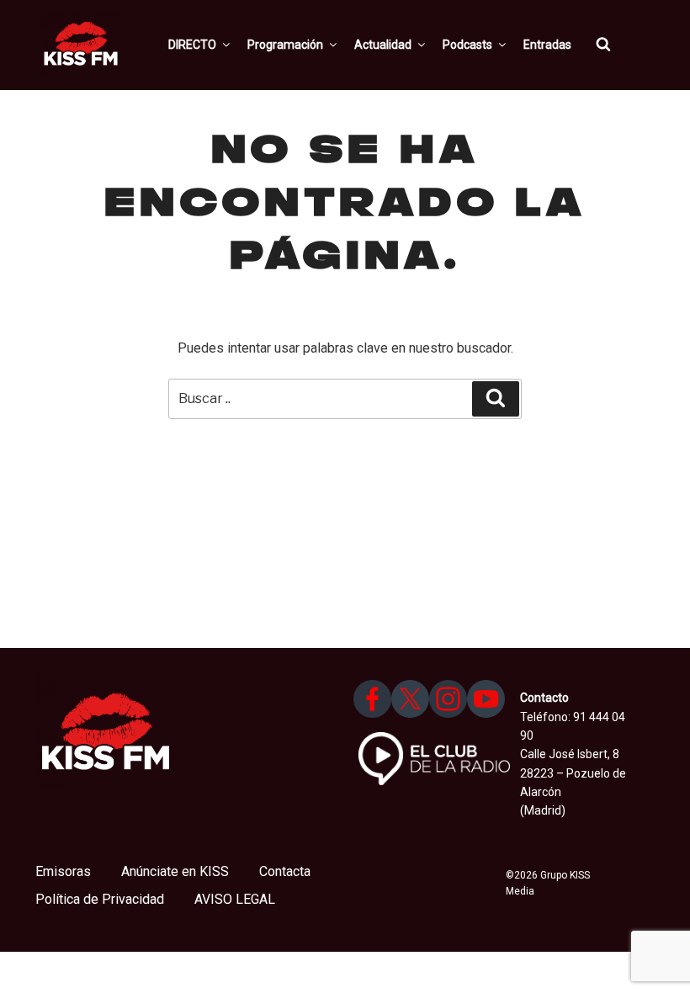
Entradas (547, 44)
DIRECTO (192, 44)
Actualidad (382, 44)
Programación (285, 44)
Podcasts (467, 44)
